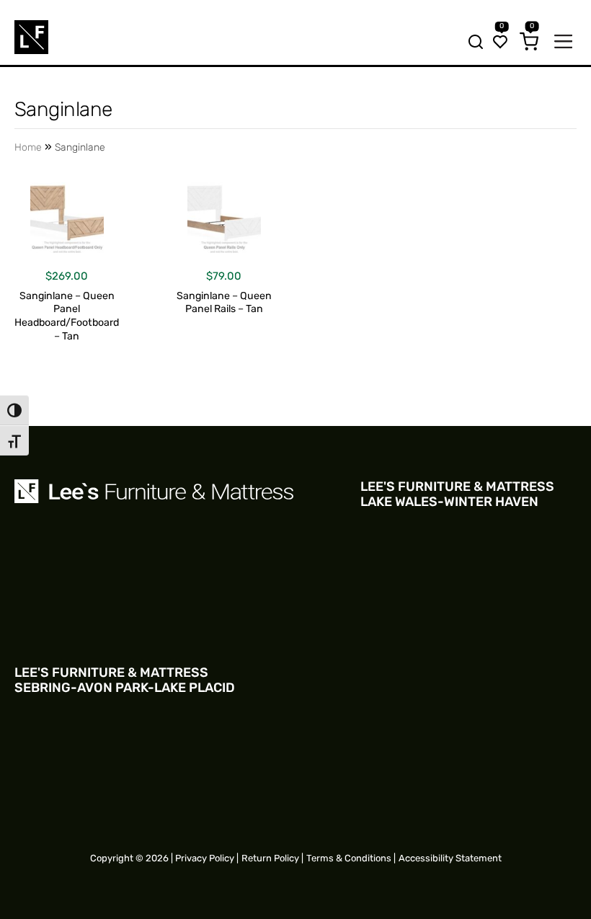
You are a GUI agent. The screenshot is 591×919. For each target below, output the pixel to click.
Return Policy (270, 858)
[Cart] (529, 43)
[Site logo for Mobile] (31, 37)
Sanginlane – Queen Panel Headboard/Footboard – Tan (66, 316)
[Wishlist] (500, 43)
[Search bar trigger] (471, 43)
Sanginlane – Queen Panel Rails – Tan (224, 303)
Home (28, 147)
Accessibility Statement (450, 858)
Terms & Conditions (348, 858)
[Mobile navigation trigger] (563, 43)
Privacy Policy (204, 858)
